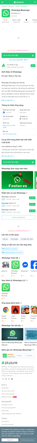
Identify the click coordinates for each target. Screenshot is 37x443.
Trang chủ (4, 6)
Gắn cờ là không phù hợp (9, 134)
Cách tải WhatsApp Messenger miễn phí (12, 343)
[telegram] (3, 379)
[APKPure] (18, 2)
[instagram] (6, 379)
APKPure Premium (7, 397)
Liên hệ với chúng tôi (7, 424)
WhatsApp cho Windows (10, 249)
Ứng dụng (11, 6)
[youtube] (12, 379)
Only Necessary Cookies (27, 440)
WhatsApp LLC (16, 13)
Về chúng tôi (5, 421)
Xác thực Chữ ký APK (8, 391)
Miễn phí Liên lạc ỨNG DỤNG (9, 126)
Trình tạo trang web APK (9, 408)
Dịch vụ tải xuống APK (8, 394)
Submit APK (5, 411)
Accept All (10, 440)
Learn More (16, 436)
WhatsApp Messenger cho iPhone (13, 252)
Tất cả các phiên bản (18, 217)
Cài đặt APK (5, 388)
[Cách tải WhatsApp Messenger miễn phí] (12, 334)
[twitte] (9, 379)
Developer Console (7, 405)
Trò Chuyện (14, 239)
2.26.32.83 (8, 112)
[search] (35, 2)
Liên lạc (17, 6)
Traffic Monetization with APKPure (11, 414)
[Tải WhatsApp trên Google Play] (24, 119)
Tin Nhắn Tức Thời (27, 239)
